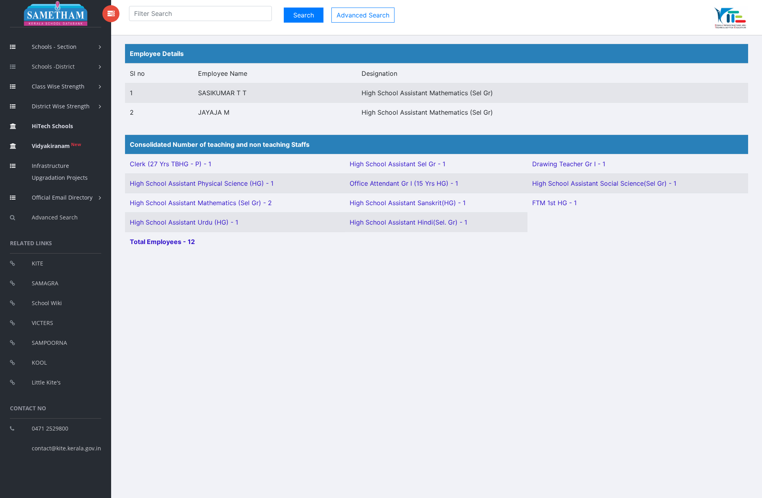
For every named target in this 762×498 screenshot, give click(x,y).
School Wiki (47, 303)
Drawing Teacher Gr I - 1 (568, 164)
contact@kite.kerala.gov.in (66, 448)
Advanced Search (55, 217)
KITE (37, 263)
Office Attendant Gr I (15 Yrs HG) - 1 (404, 183)
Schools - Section (54, 46)
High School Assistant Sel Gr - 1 (397, 164)
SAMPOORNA (49, 342)
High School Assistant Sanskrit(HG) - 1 (408, 203)
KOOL (39, 362)
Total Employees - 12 (162, 242)
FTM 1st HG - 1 (554, 203)
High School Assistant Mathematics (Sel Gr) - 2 (201, 203)
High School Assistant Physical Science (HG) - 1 (201, 183)
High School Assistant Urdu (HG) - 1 (184, 222)
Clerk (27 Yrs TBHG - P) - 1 (170, 164)
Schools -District (53, 66)
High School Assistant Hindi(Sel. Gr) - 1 (408, 222)
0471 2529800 (50, 428)
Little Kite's (46, 382)
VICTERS (42, 323)
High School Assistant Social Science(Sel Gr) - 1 (604, 183)
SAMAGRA (45, 283)
